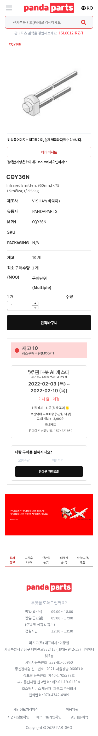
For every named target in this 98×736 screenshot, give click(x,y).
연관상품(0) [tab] (46, 560)
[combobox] (49, 22)
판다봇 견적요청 (49, 471)
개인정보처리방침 (25, 709)
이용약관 (72, 709)
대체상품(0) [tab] (64, 560)
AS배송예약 (79, 717)
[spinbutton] (22, 305)
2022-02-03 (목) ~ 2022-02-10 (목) (49, 387)
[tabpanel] (49, 570)
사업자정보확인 (18, 717)
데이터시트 (49, 152)
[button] (35, 303)
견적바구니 (49, 322)
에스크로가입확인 (48, 717)
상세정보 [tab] (12, 560)
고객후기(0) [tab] (29, 560)
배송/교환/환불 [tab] (83, 560)
